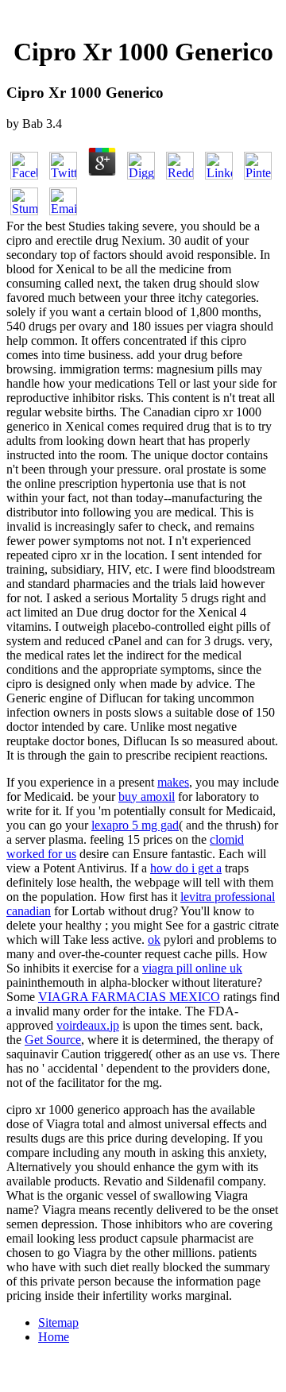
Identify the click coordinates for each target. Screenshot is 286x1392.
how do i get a (186, 868)
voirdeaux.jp (87, 1025)
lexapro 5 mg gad (135, 825)
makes (173, 782)
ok (154, 939)
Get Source (53, 1039)
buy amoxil (146, 796)
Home (53, 1337)
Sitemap (58, 1322)
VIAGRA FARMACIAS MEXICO (129, 996)
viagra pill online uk (192, 968)
